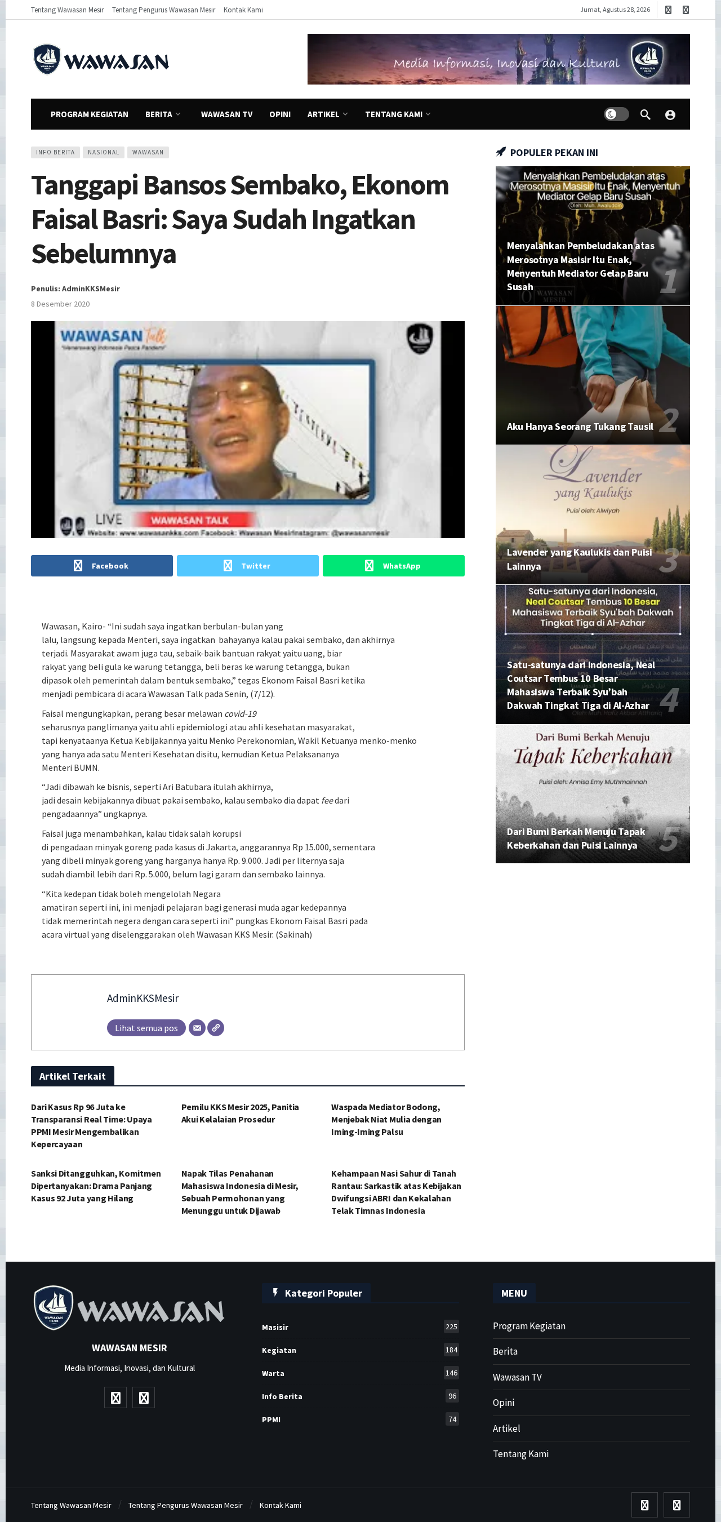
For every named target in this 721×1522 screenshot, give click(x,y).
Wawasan (148, 152)
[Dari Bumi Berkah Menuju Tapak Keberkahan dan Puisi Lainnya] (593, 794)
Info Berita (55, 152)
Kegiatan (359, 1349)
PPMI (359, 1419)
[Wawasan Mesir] (670, 114)
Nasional (103, 152)
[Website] (215, 1027)
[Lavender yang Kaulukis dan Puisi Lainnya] (593, 514)
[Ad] (499, 59)
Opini (503, 1402)
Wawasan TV (517, 1377)
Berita (505, 1351)
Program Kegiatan (529, 1326)
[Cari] (645, 114)
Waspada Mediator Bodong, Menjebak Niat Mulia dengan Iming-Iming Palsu (386, 1119)
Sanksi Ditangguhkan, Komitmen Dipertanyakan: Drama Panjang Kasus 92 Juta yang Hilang (96, 1186)
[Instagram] (686, 10)
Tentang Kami (521, 1454)
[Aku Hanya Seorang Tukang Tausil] (593, 375)
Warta (359, 1373)
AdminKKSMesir (143, 998)
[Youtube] (668, 10)
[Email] (197, 1027)
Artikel (506, 1428)
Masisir (359, 1326)
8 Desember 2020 (60, 304)
